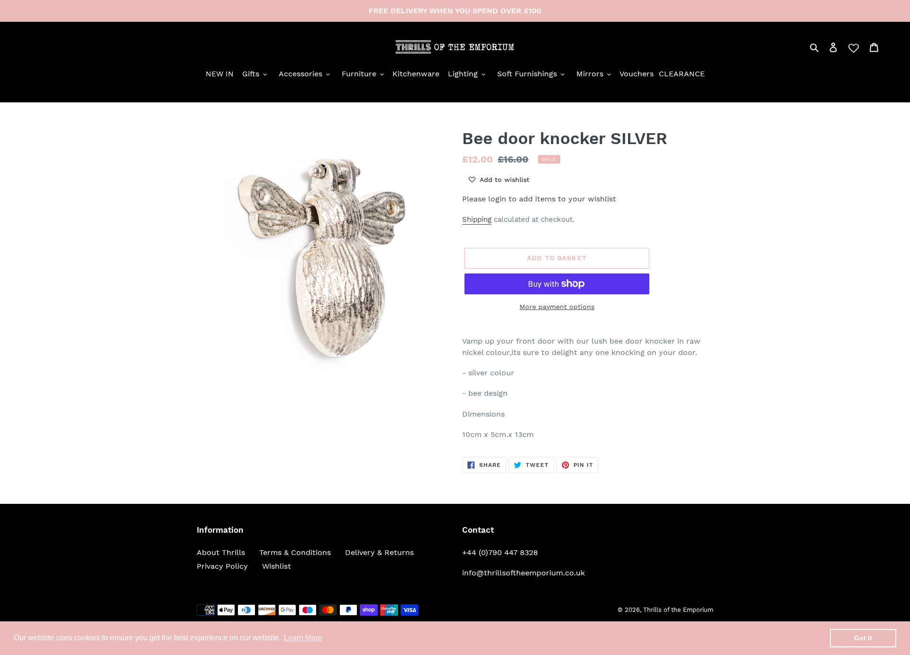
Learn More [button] (303, 638)
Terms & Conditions (295, 552)
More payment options (556, 306)
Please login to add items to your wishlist (539, 198)
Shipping (476, 219)
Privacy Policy (222, 566)
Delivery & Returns (379, 552)
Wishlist (276, 566)
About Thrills (221, 552)
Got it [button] (863, 638)
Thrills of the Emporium (678, 609)
